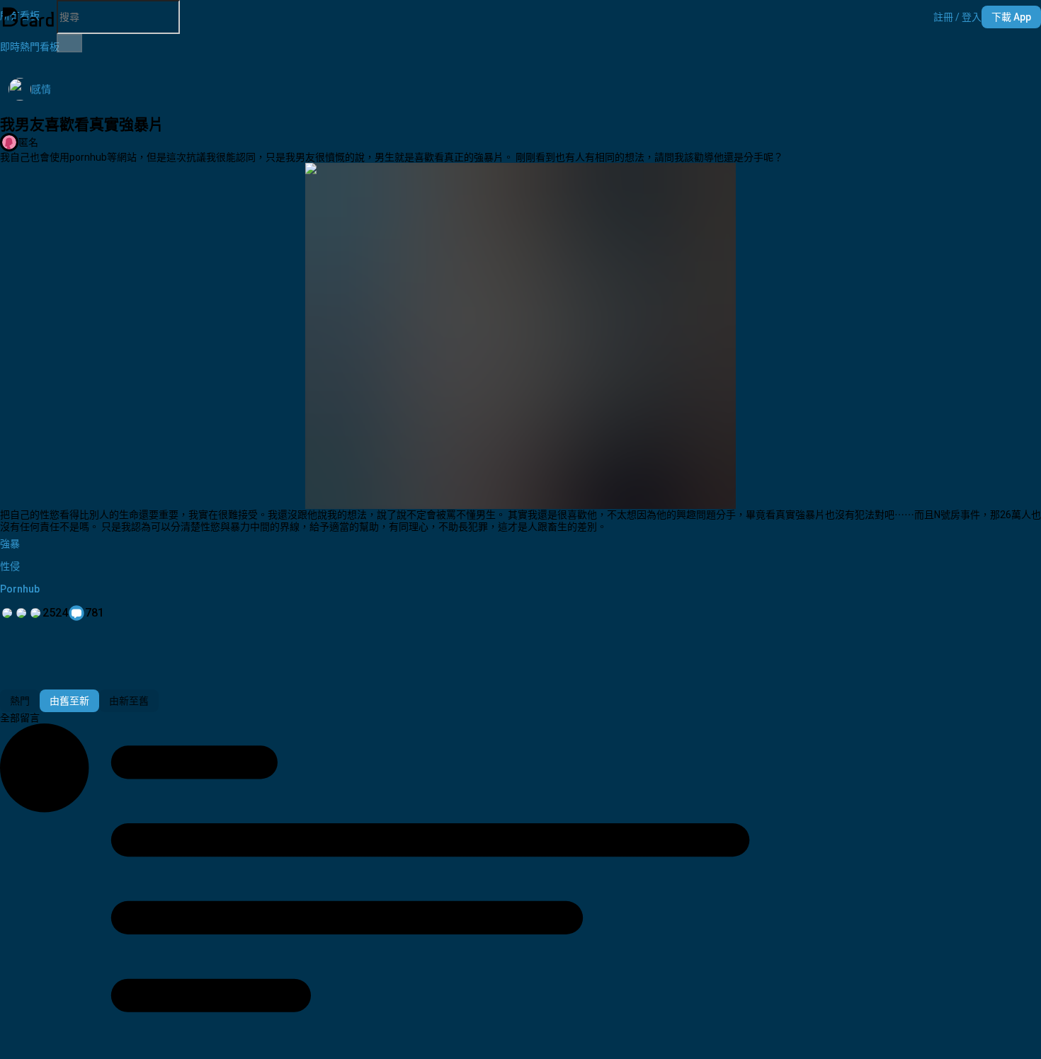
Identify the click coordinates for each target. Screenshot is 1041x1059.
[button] (957, 17)
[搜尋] (69, 43)
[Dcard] (28, 17)
